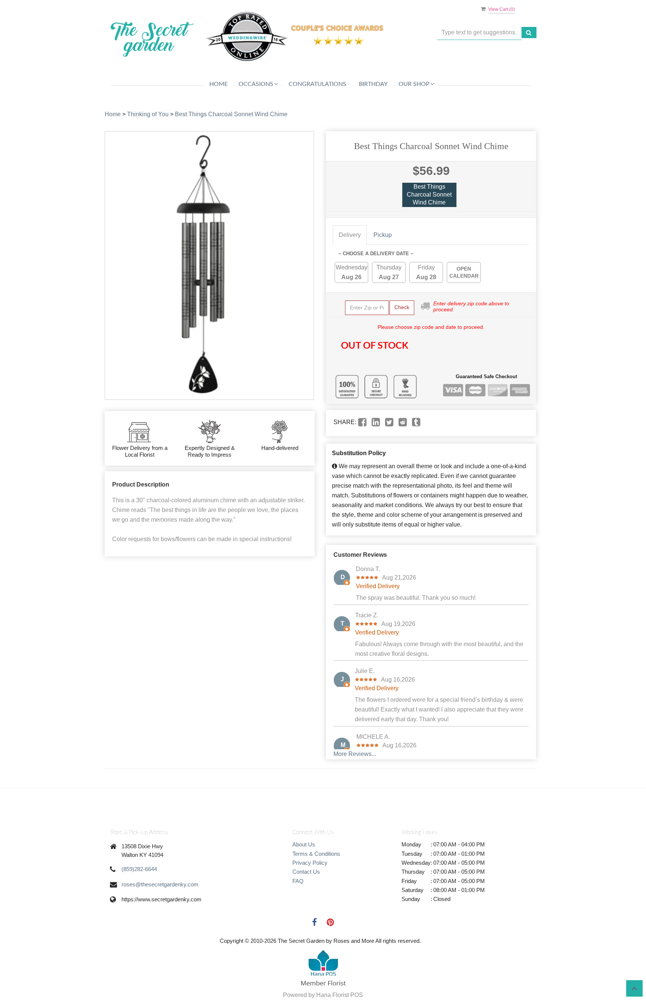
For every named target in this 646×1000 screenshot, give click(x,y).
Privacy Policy (309, 862)
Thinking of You (148, 114)
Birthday (373, 84)
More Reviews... (354, 754)
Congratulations (317, 84)
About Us (303, 844)
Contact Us (306, 871)
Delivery (350, 235)
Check (401, 307)
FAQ (298, 881)
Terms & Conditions (316, 854)
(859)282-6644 (139, 869)
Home (218, 84)
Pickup (382, 235)
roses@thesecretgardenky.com (160, 884)
